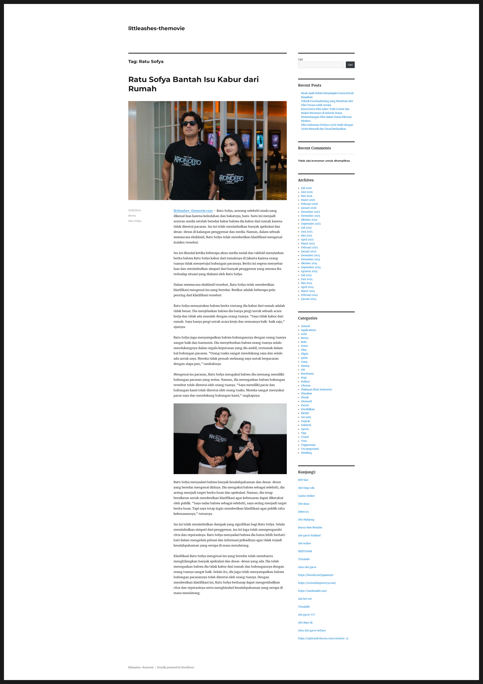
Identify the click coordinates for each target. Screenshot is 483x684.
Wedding (306, 452)
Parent (305, 405)
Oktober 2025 (309, 219)
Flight (304, 353)
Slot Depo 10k (306, 488)
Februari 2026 (309, 204)
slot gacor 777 (306, 614)
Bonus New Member (310, 527)
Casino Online (306, 495)
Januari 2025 (308, 251)
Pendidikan (308, 409)
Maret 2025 (308, 243)
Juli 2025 (306, 227)
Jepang (305, 365)
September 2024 (311, 267)
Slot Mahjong (306, 519)
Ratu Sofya (134, 220)
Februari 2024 (309, 295)
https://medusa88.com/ (312, 591)
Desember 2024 (310, 255)
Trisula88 (304, 559)
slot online (304, 543)
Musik (305, 397)
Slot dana (303, 503)
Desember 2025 (310, 211)
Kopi (304, 377)
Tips (303, 433)
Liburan (306, 385)
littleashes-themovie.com (193, 211)
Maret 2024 (308, 291)
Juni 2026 (307, 192)
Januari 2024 (308, 299)
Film (304, 350)
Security (306, 417)
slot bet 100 (305, 598)
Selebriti (306, 425)
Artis (304, 334)
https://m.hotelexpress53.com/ (317, 583)
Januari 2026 (309, 208)
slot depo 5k (305, 622)
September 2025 (311, 223)
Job (303, 369)
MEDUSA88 (305, 551)
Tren (304, 441)
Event (304, 346)
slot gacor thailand (309, 535)
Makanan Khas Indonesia (316, 389)
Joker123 (303, 511)
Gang (304, 361)
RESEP (305, 413)
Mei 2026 (306, 196)
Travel (305, 437)
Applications (308, 330)
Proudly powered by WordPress (175, 667)
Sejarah (305, 421)
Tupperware (308, 445)
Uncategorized (310, 449)
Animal (305, 326)
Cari (300, 59)
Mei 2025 (306, 235)
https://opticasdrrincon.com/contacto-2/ (323, 638)
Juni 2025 (307, 231)
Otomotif (306, 401)
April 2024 (307, 287)
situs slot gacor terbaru (312, 630)
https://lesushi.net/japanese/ (316, 575)
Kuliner (305, 381)
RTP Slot (303, 480)
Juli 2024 (306, 275)
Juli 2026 (306, 188)
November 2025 (310, 215)
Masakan (306, 393)
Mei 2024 (306, 283)
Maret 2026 (308, 200)
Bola (303, 342)
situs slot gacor (307, 567)
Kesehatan (307, 373)
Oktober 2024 (309, 263)
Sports (305, 429)
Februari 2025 (309, 247)
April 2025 (307, 239)
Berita (132, 215)
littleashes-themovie (156, 28)
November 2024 (310, 259)
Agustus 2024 (309, 271)
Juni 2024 (307, 279)
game (304, 357)
